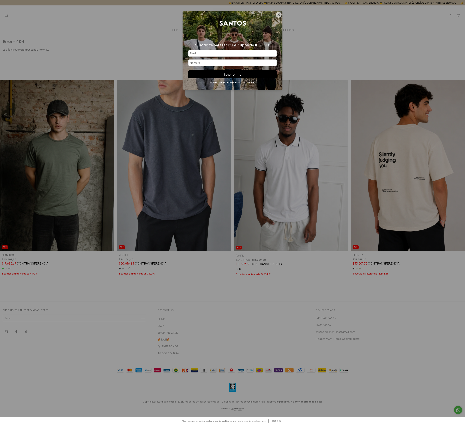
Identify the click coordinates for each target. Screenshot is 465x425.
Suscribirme (232, 74)
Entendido (275, 421)
